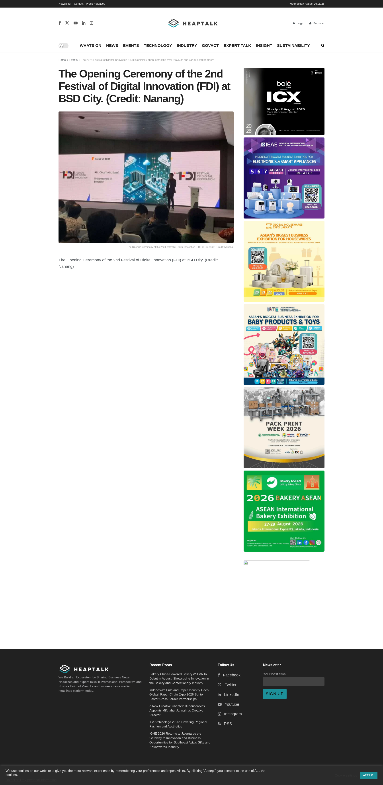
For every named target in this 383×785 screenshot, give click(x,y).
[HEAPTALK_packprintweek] (284, 427)
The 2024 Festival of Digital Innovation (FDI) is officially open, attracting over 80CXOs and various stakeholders (147, 60)
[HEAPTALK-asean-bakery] (284, 511)
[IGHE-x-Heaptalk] (284, 261)
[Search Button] (322, 45)
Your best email (275, 674)
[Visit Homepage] (193, 23)
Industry (187, 45)
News (112, 45)
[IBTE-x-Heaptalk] (284, 344)
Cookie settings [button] (346, 775)
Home (62, 60)
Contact (78, 3)
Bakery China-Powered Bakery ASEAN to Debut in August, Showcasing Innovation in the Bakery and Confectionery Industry (179, 678)
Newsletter (65, 3)
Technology (158, 45)
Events (131, 45)
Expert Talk (237, 45)
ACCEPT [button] (369, 775)
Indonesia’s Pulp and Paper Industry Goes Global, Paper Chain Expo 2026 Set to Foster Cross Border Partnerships (179, 694)
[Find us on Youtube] (76, 23)
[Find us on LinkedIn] (83, 23)
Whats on (90, 45)
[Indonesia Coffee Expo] (284, 101)
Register (318, 23)
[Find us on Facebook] (60, 23)
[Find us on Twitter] (67, 23)
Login (300, 23)
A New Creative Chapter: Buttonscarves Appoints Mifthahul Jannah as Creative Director (177, 710)
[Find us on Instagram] (91, 23)
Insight (264, 45)
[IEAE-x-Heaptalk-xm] (284, 178)
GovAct (210, 45)
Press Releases (95, 3)
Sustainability (293, 45)
